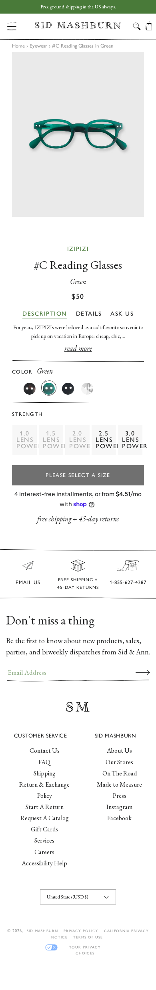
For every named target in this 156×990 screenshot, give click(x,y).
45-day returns (99, 518)
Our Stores (119, 762)
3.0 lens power (132, 439)
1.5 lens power (53, 439)
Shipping (45, 773)
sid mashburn (42, 930)
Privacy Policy (81, 930)
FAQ (44, 762)
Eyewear (38, 46)
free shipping (54, 518)
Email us (28, 582)
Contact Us (45, 750)
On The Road (119, 773)
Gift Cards (44, 829)
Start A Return (45, 807)
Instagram (119, 807)
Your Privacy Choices (84, 947)
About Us (119, 750)
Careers (44, 852)
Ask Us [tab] (122, 313)
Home (18, 46)
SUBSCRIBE (143, 672)
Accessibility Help (44, 863)
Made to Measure (119, 784)
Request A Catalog (44, 818)
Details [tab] (89, 313)
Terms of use (88, 937)
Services (44, 840)
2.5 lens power (106, 439)
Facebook (119, 818)
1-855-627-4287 (128, 582)
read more (78, 348)
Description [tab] (44, 313)
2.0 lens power (79, 439)
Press (119, 795)
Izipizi (78, 248)
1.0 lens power (26, 439)
